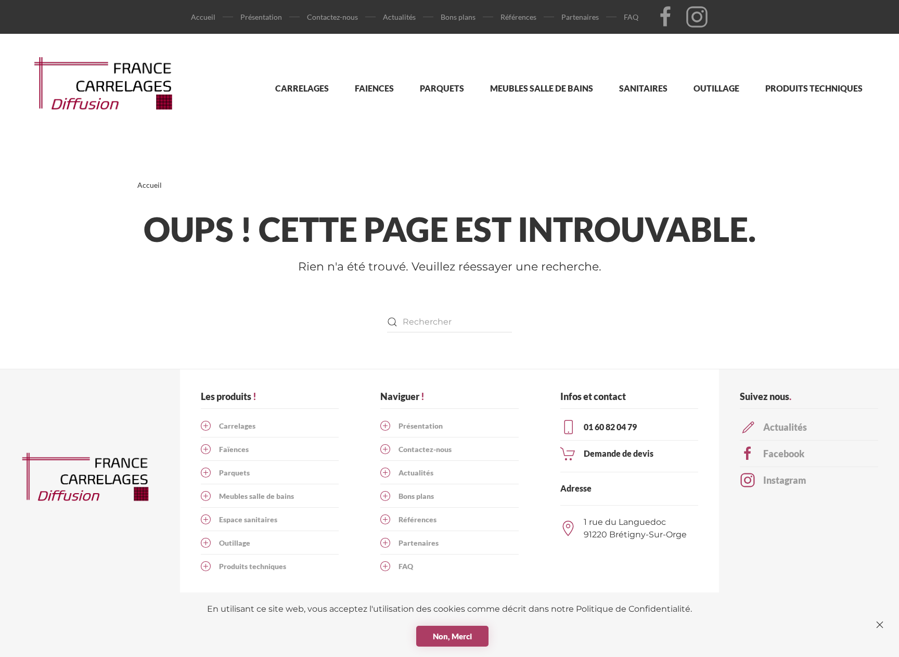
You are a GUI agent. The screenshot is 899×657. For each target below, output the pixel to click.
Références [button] (518, 16)
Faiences (374, 88)
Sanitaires (643, 88)
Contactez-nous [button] (332, 16)
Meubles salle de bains (541, 88)
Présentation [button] (261, 16)
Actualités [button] (399, 16)
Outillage (716, 88)
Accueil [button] (203, 16)
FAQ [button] (631, 16)
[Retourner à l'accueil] (108, 88)
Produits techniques (814, 88)
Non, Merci (452, 636)
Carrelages (302, 88)
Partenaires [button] (580, 16)
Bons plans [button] (458, 16)
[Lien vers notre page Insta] (697, 16)
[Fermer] (879, 624)
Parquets (442, 88)
